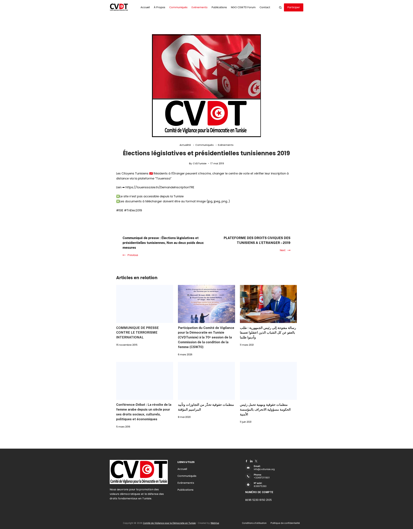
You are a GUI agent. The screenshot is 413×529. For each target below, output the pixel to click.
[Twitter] (256, 461)
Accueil (145, 7)
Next (283, 250)
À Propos (159, 7)
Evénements (199, 7)
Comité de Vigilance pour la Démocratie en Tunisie (169, 523)
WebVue (215, 523)
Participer (293, 7)
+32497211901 (262, 477)
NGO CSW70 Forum (243, 7)
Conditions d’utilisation (254, 523)
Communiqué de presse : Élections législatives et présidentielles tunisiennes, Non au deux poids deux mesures (163, 242)
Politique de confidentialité (285, 523)
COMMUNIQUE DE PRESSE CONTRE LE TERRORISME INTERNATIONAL (137, 332)
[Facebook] (246, 461)
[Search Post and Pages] (280, 7)
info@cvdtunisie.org (264, 469)
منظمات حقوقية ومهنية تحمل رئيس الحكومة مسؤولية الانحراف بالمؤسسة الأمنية (265, 409)
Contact (265, 7)
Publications (219, 7)
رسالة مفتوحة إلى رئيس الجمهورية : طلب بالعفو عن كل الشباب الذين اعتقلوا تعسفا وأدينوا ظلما (268, 332)
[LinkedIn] (251, 461)
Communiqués (178, 7)
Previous (132, 255)
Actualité (186, 145)
